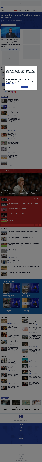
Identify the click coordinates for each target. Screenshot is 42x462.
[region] (21, 78)
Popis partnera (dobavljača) (10, 83)
